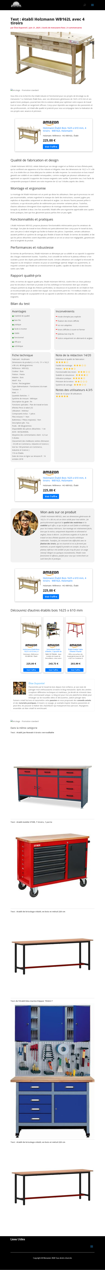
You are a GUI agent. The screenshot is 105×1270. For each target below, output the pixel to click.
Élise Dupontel (20, 27)
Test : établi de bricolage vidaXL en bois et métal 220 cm (37, 911)
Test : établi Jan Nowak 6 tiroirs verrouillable (32, 732)
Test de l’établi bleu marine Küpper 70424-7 (31, 1001)
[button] (24, 90)
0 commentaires (74, 27)
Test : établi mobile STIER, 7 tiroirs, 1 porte (31, 822)
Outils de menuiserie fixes (53, 27)
